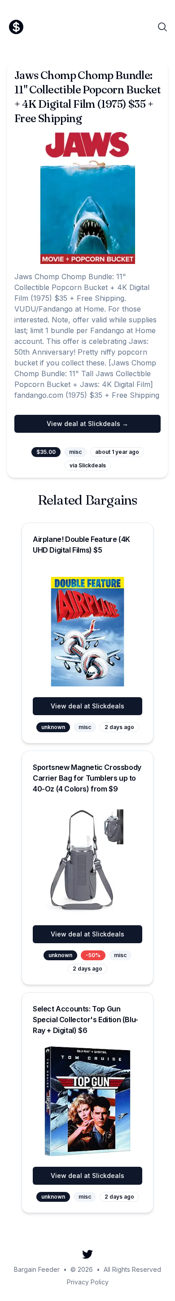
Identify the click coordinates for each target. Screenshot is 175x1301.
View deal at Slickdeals (87, 706)
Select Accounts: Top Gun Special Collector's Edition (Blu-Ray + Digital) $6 (85, 1019)
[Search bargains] (162, 27)
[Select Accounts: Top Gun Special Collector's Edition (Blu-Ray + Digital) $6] (87, 1101)
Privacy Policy (88, 1282)
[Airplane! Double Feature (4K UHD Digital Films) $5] (87, 631)
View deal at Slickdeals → (87, 423)
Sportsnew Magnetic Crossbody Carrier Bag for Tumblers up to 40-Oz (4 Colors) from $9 (87, 778)
